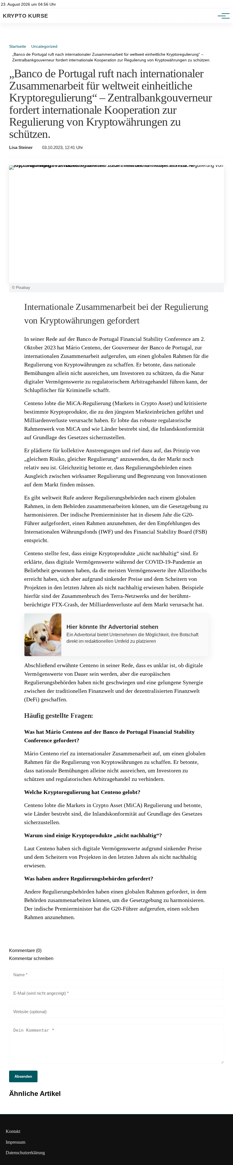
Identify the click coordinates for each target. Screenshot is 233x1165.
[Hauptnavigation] (221, 15)
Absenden (23, 1076)
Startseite (17, 46)
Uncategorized (44, 46)
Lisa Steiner (21, 147)
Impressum (15, 1142)
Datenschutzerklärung (25, 1152)
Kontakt (13, 1131)
